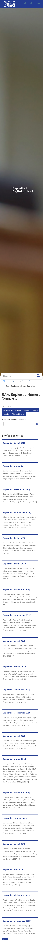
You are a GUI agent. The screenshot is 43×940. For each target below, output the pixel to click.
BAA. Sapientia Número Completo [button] (21, 386)
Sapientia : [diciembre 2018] (16, 689)
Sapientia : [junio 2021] (14, 443)
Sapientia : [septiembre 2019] (17, 615)
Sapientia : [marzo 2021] (14, 466)
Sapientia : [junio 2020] (14, 538)
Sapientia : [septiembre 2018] (17, 713)
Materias (6, 414)
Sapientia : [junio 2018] (14, 736)
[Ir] (38, 376)
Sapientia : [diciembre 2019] (16, 589)
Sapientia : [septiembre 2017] (17, 818)
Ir (37, 424)
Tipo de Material (18, 414)
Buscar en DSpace (11, 381)
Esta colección (26, 381)
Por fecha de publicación (12, 410)
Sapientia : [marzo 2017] (14, 869)
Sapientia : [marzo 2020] (14, 564)
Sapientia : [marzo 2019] (14, 666)
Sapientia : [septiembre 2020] (17, 512)
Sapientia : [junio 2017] (14, 844)
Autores (27, 410)
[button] (25, 3)
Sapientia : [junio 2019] (14, 641)
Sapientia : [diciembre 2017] (16, 792)
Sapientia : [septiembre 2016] (17, 921)
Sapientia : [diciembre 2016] (16, 895)
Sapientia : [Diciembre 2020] (16, 489)
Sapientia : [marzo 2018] (14, 759)
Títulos (35, 410)
